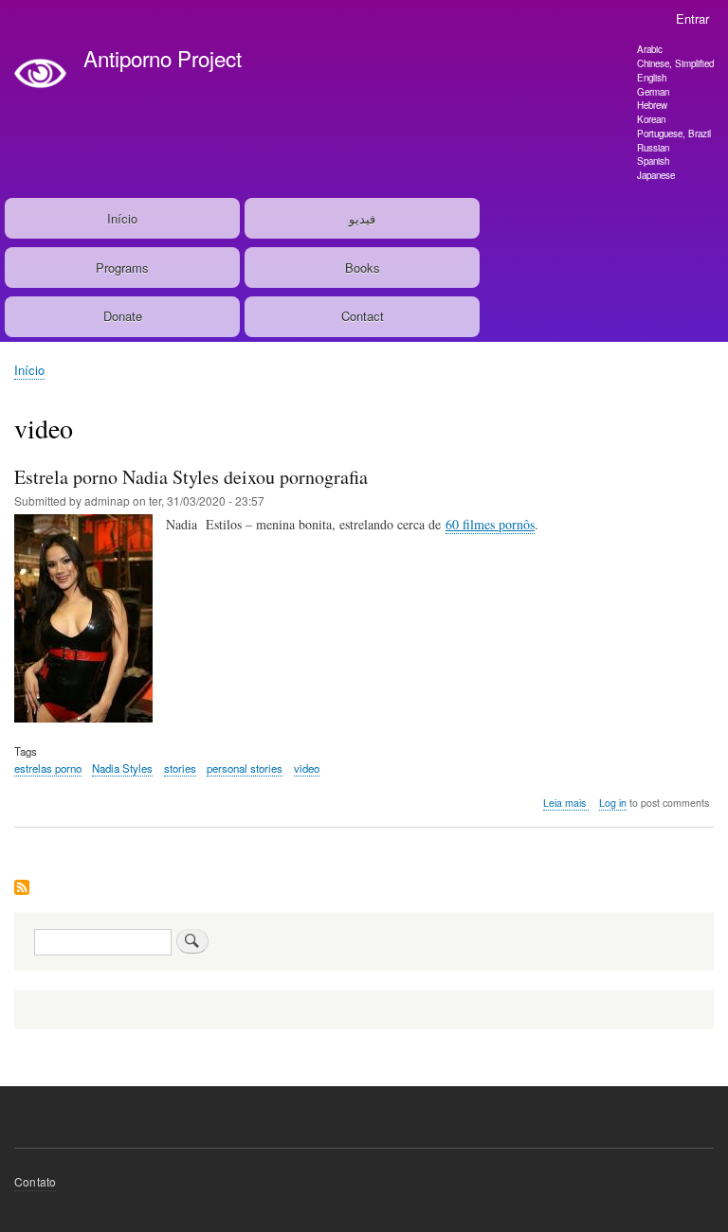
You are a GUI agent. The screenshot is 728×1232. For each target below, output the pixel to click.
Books (362, 268)
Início (122, 218)
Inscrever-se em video (21, 889)
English (651, 77)
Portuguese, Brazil (674, 133)
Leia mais (566, 803)
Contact (362, 316)
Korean (651, 119)
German (653, 91)
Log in (613, 802)
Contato (35, 1181)
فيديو (362, 218)
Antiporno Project (162, 58)
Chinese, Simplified (675, 63)
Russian (653, 147)
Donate (122, 316)
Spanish (653, 161)
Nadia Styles (122, 768)
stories (180, 768)
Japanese (656, 175)
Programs (122, 268)
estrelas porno (48, 768)
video (306, 768)
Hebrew (652, 105)
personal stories (244, 768)
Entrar (692, 18)
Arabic (650, 49)
